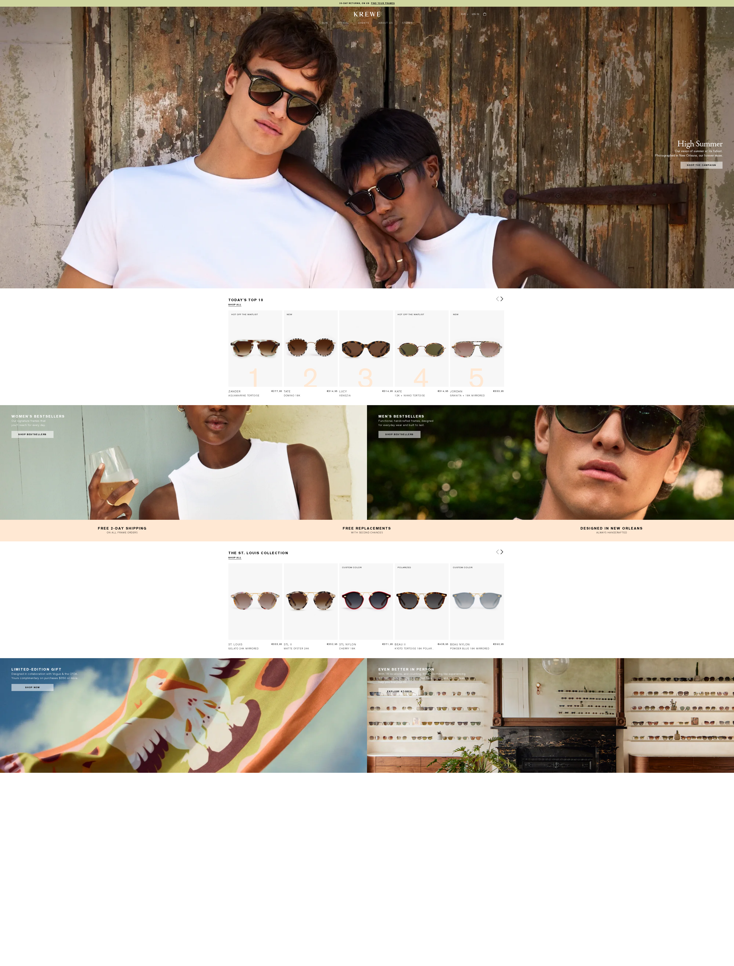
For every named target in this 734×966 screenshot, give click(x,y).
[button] (325, 23)
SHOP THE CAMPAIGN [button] (701, 165)
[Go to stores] (550, 715)
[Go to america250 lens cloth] (183, 715)
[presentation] (256, 356)
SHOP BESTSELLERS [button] (32, 434)
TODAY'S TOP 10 (245, 300)
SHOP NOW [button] (32, 687)
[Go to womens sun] (183, 462)
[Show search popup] (249, 14)
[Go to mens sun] (550, 462)
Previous (497, 299)
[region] (367, 3)
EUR (463, 14)
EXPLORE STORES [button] (399, 691)
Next (501, 299)
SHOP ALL (234, 304)
